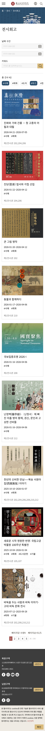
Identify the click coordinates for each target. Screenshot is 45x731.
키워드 (5, 61)
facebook (3, 674)
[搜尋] (42, 3)
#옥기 (33, 83)
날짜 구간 (6, 41)
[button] (3, 3)
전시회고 (16, 10)
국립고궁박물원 (20, 3)
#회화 (15, 83)
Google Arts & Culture (17, 674)
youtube (13, 674)
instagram (8, 674)
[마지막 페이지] (34, 638)
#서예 (5, 83)
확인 (39, 726)
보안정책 (30, 721)
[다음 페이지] (30, 638)
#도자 (24, 83)
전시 (8, 10)
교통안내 (38, 664)
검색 (40, 66)
